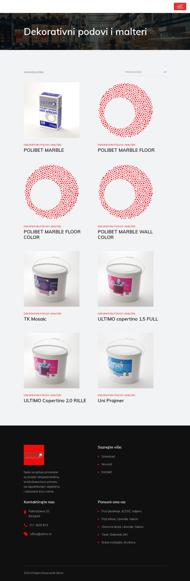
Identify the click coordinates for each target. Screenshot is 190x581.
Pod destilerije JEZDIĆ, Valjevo (122, 511)
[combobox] (145, 72)
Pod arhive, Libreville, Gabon (120, 519)
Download (108, 456)
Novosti (107, 464)
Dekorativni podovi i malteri (42, 144)
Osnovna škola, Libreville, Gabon (122, 527)
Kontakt (107, 472)
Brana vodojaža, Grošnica (118, 542)
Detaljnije (37, 134)
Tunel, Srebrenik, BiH (114, 534)
